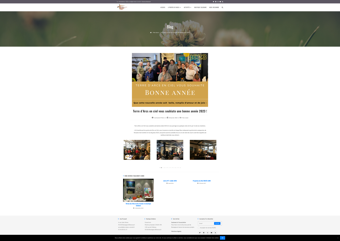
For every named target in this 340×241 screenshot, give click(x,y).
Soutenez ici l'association (178, 222)
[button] (122, 153)
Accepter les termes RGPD (208, 227)
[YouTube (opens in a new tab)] (220, 2)
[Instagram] (207, 232)
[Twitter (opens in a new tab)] (213, 2)
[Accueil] (150, 32)
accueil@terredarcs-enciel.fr (134, 1)
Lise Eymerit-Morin (159, 117)
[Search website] (222, 7)
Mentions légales (176, 231)
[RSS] (215, 232)
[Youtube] (211, 232)
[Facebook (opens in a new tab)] (216, 2)
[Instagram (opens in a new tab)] (218, 2)
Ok (222, 238)
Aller (217, 223)
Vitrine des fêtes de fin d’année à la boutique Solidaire (138, 205)
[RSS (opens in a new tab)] (222, 2)
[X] (200, 232)
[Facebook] (203, 232)
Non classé (185, 117)
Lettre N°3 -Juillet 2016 (170, 181)
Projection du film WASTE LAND (202, 181)
